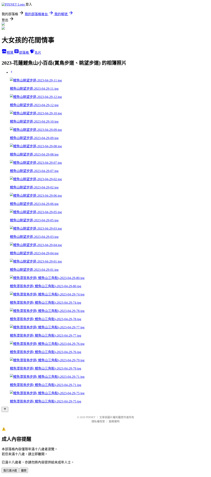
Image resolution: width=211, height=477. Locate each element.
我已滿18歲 (10, 470)
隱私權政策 (98, 421)
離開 (23, 470)
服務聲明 (114, 421)
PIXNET (90, 417)
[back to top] (5, 409)
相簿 (10, 52)
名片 (38, 52)
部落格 (24, 52)
